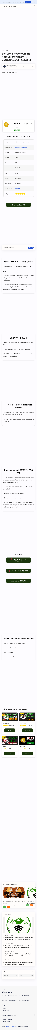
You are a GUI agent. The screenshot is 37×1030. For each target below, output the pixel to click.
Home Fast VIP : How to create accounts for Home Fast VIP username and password (19, 938)
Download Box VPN (18, 205)
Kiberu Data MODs (10, 6)
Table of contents (8, 247)
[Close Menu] (34, 2)
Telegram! (28, 2)
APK (15, 130)
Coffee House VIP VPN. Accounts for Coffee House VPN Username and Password (18, 955)
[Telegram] (26, 1000)
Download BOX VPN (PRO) (19, 571)
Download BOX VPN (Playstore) (19, 560)
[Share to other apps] (16, 72)
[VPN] (13, 935)
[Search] (34, 6)
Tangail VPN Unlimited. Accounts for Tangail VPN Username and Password (19, 963)
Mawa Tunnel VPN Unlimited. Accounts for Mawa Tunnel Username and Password (18, 947)
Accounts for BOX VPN (18, 581)
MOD (18, 130)
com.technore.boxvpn (21, 147)
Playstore (17, 188)
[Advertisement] (18, 28)
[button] (31, 6)
